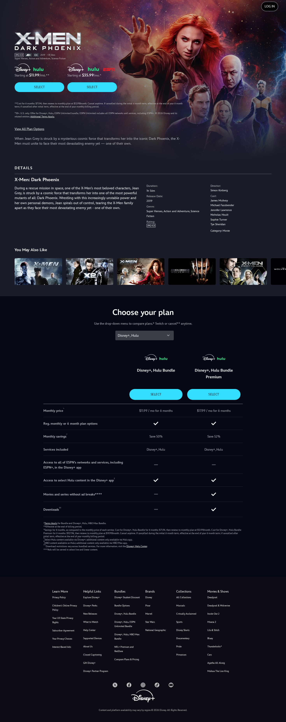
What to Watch (90, 622)
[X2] (89, 271)
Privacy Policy (59, 597)
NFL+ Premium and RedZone (124, 649)
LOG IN (270, 6)
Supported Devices (92, 638)
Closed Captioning (92, 654)
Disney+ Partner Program (95, 671)
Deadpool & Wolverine (218, 605)
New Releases (90, 613)
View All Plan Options (29, 129)
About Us (88, 646)
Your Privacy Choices (62, 638)
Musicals (180, 605)
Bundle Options (122, 605)
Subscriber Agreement (63, 630)
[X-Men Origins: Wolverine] (192, 271)
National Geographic (155, 630)
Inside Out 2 (213, 613)
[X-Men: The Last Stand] (140, 271)
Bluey (210, 638)
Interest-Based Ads (61, 647)
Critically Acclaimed (186, 613)
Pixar (147, 605)
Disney (148, 597)
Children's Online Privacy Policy (64, 607)
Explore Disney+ (91, 597)
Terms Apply (51, 523)
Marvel (148, 613)
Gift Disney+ (89, 663)
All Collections (183, 597)
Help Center (89, 630)
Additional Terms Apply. (42, 116)
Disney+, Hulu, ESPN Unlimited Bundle (124, 624)
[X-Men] (38, 271)
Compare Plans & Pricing (126, 659)
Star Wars (150, 622)
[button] (96, 591)
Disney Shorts (182, 630)
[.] (115, 685)
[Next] (278, 271)
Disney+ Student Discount (127, 597)
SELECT (39, 87)
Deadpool (212, 597)
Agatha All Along (216, 663)
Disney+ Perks (90, 605)
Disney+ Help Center (136, 546)
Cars (209, 654)
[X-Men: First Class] (243, 271)
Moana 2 (211, 622)
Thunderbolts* (214, 646)
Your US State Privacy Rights (62, 620)
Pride (179, 646)
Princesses (181, 654)
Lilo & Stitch (213, 630)
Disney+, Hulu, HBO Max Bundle (126, 636)
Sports (179, 622)
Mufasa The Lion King (218, 671)
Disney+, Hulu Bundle (125, 613)
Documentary (182, 638)
